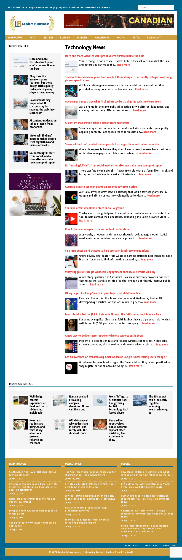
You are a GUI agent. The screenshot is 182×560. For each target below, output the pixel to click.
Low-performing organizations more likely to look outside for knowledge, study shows (90, 497)
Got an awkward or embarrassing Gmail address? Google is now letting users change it (116, 357)
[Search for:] (156, 7)
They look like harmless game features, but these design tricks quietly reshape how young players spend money (42, 84)
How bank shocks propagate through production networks (86, 509)
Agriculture (15, 37)
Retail (136, 37)
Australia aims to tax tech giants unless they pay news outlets (101, 186)
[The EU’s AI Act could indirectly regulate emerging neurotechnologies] (140, 400)
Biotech (48, 37)
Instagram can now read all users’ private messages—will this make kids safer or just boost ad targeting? (33, 486)
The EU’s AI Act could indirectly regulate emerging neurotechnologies (158, 404)
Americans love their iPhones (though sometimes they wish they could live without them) (147, 513)
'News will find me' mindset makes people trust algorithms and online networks (112, 144)
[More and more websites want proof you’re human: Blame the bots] (21, 62)
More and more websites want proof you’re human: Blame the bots (42, 63)
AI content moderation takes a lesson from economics (97, 122)
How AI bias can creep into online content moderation (97, 229)
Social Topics (73, 463)
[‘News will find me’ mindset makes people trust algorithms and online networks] (21, 139)
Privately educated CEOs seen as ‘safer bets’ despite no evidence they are (90, 485)
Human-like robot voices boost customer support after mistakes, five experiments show (118, 430)
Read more (123, 64)
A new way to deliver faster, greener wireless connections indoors (104, 335)
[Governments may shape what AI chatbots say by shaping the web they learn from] (21, 103)
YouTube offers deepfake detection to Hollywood (94, 208)
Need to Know (17, 463)
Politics (121, 37)
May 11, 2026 (17, 493)
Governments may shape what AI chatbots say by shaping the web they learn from (113, 101)
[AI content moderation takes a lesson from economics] (21, 124)
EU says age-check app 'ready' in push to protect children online (103, 293)
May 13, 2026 (74, 502)
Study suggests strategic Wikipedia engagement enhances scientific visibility (110, 272)
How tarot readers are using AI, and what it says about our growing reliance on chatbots (37, 432)
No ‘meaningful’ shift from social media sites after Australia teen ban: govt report (42, 157)
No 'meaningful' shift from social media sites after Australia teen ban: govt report (113, 165)
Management (102, 37)
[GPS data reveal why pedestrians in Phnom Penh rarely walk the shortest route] (60, 424)
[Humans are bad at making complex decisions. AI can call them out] (60, 400)
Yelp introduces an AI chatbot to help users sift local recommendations (107, 250)
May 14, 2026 (74, 478)
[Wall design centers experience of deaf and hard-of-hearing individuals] (21, 400)
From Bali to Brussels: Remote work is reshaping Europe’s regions (87, 521)
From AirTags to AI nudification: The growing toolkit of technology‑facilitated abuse (118, 404)
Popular (126, 463)
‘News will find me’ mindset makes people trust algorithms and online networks (43, 140)
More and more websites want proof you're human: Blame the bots (104, 56)
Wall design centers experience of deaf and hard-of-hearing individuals (39, 404)
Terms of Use (151, 545)
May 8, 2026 (17, 529)
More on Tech (20, 46)
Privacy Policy (132, 545)
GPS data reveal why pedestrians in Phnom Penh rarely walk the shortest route (78, 427)
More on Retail (21, 384)
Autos (33, 37)
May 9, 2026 (17, 517)
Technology (154, 37)
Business (65, 37)
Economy (82, 37)
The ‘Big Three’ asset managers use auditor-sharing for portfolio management (91, 473)
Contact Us (169, 545)
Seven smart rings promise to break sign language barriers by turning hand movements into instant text (144, 528)
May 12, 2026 (18, 478)
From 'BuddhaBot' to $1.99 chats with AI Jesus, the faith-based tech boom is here (113, 314)
